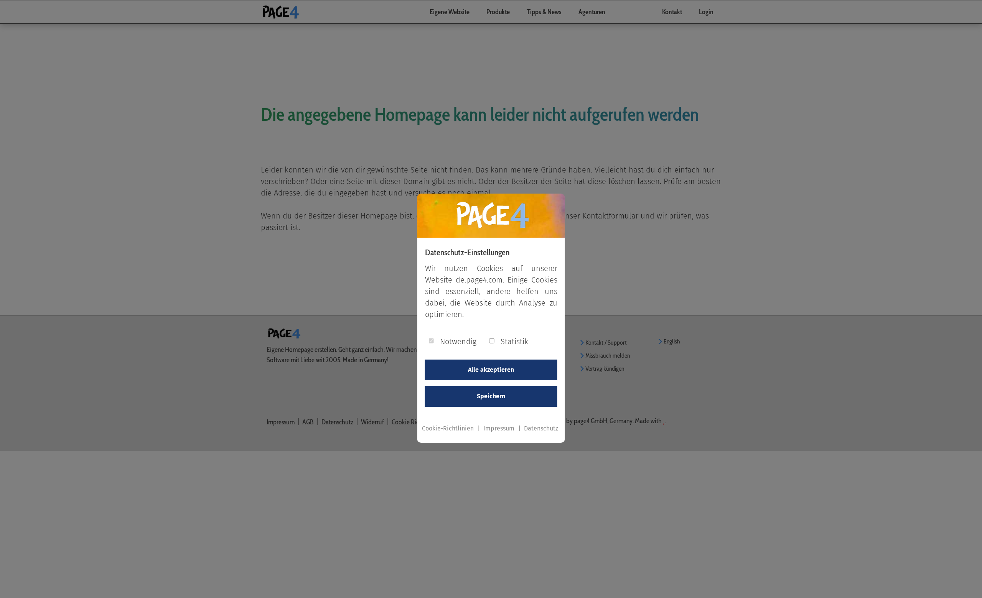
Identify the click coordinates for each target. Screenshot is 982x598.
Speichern (491, 396)
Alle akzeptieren (491, 369)
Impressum (498, 428)
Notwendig (458, 341)
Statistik (514, 341)
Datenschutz (541, 428)
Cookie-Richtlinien (448, 428)
